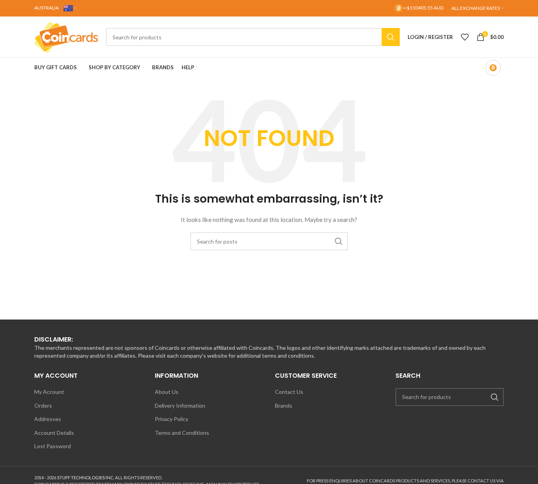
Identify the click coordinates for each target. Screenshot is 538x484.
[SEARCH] (391, 37)
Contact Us (289, 391)
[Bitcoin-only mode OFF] (493, 68)
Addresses (47, 419)
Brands (283, 405)
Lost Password (52, 446)
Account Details (54, 432)
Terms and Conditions (182, 432)
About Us (166, 391)
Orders (43, 405)
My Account (49, 391)
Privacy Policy (171, 419)
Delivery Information (180, 405)
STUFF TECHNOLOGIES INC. (85, 477)
